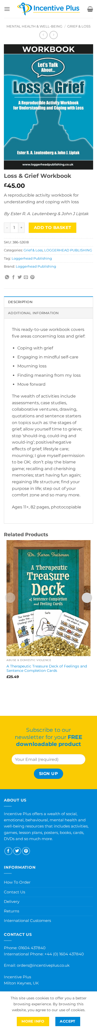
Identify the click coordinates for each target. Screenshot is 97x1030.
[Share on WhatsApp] (7, 277)
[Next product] (43, 35)
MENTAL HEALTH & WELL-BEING (34, 26)
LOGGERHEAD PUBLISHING (68, 250)
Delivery (11, 901)
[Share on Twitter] (20, 277)
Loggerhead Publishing (32, 258)
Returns (11, 911)
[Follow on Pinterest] (26, 851)
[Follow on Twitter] (17, 851)
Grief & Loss (79, 26)
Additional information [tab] (33, 313)
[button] (7, 9)
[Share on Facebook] (13, 277)
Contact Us (14, 892)
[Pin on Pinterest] (32, 277)
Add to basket (52, 227)
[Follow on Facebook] (8, 851)
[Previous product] (53, 35)
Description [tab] (20, 302)
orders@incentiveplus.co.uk (43, 965)
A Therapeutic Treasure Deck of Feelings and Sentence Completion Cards (46, 668)
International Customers (27, 920)
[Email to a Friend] (26, 277)
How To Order (17, 882)
